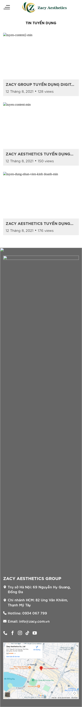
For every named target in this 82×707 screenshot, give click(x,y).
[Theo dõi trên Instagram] (20, 633)
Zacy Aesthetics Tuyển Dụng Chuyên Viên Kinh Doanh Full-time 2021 (39, 223)
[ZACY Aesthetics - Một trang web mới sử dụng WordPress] (44, 7)
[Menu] (6, 7)
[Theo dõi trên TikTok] (27, 633)
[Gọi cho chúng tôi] (5, 633)
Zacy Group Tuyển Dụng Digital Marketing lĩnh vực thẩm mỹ (41, 84)
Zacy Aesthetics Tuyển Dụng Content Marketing (38, 153)
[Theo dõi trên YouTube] (35, 633)
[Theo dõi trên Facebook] (13, 633)
